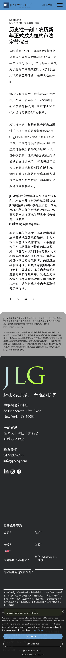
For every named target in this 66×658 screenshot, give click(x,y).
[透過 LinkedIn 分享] (25, 298)
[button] (33, 650)
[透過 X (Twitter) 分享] (18, 298)
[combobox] (17, 566)
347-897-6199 (14, 455)
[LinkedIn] (6, 471)
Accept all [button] (33, 636)
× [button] (62, 611)
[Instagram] (13, 471)
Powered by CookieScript (33, 655)
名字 (7, 532)
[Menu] (60, 5)
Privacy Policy (37, 630)
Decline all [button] (33, 643)
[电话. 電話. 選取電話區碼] (8, 551)
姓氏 (38, 532)
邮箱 (38, 544)
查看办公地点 (14, 439)
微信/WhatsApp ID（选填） (46, 558)
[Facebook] (19, 471)
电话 (7, 544)
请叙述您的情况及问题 (18, 572)
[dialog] (33, 633)
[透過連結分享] (33, 298)
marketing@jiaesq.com (12, 327)
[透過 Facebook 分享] (10, 298)
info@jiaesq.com (15, 461)
